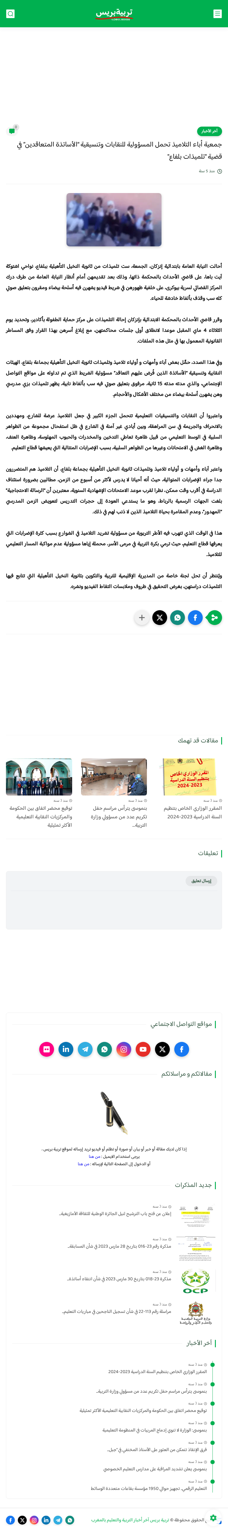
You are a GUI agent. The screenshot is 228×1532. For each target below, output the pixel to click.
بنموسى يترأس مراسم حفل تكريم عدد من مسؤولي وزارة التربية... (119, 817)
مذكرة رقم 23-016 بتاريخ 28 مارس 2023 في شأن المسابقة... (119, 1247)
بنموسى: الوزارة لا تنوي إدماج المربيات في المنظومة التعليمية (154, 1430)
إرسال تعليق (201, 881)
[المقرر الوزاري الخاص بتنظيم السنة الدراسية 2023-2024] (189, 777)
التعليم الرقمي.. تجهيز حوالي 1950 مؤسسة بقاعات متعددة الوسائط (149, 1489)
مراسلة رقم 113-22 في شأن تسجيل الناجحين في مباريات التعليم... (116, 1312)
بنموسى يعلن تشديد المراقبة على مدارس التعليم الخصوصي (155, 1469)
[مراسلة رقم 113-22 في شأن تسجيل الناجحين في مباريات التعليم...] (196, 1313)
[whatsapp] (104, 1049)
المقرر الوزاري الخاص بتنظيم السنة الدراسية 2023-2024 (193, 813)
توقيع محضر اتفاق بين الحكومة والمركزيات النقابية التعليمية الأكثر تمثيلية (41, 817)
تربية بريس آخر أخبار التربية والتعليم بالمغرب (130, 1520)
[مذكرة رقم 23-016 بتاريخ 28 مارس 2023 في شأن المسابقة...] (196, 1248)
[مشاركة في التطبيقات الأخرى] (141, 617)
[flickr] (46, 1049)
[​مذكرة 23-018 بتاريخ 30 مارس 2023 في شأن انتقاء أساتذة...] (196, 1280)
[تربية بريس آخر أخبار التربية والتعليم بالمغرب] (114, 14)
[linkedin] (65, 1049)
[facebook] (181, 1049)
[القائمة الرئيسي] (217, 13)
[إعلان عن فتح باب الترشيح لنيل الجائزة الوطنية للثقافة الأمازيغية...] (196, 1215)
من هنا (94, 1156)
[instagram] (123, 1049)
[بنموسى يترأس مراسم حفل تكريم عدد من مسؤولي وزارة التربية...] (114, 777)
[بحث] (10, 13)
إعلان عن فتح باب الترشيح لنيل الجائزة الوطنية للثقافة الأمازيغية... (115, 1214)
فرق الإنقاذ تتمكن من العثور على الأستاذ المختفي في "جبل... (157, 1450)
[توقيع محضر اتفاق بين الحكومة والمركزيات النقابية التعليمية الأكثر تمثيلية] (39, 777)
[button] (195, 617)
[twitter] (162, 1049)
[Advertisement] (114, 80)
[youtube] (143, 1049)
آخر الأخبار (210, 131)
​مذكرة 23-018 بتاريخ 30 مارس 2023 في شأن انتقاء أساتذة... (119, 1279)
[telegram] (85, 1049)
